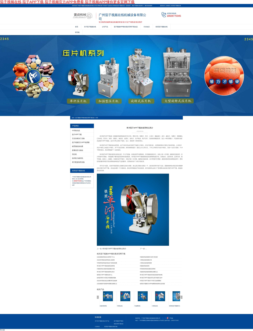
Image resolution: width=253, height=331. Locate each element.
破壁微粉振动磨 (77, 146)
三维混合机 (155, 306)
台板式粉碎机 (103, 306)
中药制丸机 (76, 130)
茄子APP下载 (77, 134)
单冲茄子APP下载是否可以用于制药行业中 (151, 277)
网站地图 (2, 330)
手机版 (171, 318)
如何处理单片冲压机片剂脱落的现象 (106, 277)
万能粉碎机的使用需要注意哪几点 (149, 272)
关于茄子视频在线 (90, 27)
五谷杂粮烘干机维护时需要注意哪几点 (107, 283)
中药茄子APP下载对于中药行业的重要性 (150, 280)
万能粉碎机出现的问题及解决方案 (106, 269)
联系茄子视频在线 (176, 5)
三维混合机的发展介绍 (146, 260)
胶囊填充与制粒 (77, 150)
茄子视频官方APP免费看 (81, 142)
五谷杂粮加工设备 (78, 138)
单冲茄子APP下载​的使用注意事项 (106, 266)
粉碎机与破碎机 (77, 158)
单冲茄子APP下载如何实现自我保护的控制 (151, 274)
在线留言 (168, 5)
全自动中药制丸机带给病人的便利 (106, 260)
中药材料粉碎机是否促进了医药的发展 (107, 263)
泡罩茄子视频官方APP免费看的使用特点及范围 (152, 283)
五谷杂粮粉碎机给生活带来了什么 (106, 257)
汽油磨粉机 (137, 306)
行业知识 (147, 27)
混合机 (74, 154)
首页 (76, 27)
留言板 (77, 32)
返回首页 (162, 5)
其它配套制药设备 (78, 162)
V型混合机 (120, 306)
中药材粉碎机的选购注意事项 (147, 269)
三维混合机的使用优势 (146, 263)
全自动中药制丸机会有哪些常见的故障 (107, 280)
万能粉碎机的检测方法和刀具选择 (149, 257)
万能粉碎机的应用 (144, 266)
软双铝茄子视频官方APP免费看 (177, 306)
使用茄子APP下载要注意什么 (104, 274)
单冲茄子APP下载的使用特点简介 (114, 249)
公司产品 (105, 27)
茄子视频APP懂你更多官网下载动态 (126, 27)
